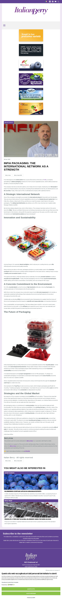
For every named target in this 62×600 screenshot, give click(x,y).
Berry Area (7, 175)
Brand (7, 122)
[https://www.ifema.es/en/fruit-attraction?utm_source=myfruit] (31, 110)
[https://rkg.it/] (31, 66)
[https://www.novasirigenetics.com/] (31, 36)
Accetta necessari (31, 593)
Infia (45, 179)
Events (11, 122)
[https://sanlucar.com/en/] (31, 95)
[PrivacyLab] (10, 585)
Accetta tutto (31, 589)
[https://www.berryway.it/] (31, 80)
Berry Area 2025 (18, 175)
